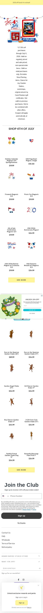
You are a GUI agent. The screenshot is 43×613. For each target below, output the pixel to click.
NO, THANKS (32, 313)
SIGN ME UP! (32, 310)
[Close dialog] (41, 295)
